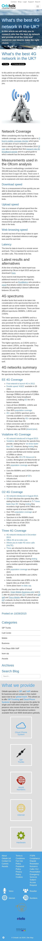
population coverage (23, 410)
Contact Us (6, 861)
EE (25, 400)
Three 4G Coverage (14, 530)
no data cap (26, 586)
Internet (12, 898)
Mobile (4, 638)
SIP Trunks (6, 628)
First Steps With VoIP (10, 648)
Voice (11, 891)
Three (8, 548)
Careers (5, 864)
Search (37, 2)
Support (31, 2)
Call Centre (6, 633)
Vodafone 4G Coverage (16, 434)
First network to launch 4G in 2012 (20, 384)
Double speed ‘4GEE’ (15, 386)
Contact (14, 2)
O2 (29, 476)
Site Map (30, 938)
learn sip (5, 653)
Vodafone (10, 441)
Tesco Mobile (14, 597)
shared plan (32, 429)
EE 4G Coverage (12, 379)
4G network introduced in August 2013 (22, 438)
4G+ (8, 413)
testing (31, 446)
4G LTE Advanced (26, 457)
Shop (20, 2)
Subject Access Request (33, 882)
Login (25, 2)
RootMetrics (23, 282)
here (14, 273)
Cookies (19, 877)
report (4, 285)
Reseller (33, 891)
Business (5, 643)
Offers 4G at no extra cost (16, 540)
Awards (5, 659)
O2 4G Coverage (12, 492)
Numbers (33, 898)
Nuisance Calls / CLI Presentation (35, 869)
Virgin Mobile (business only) (22, 592)
